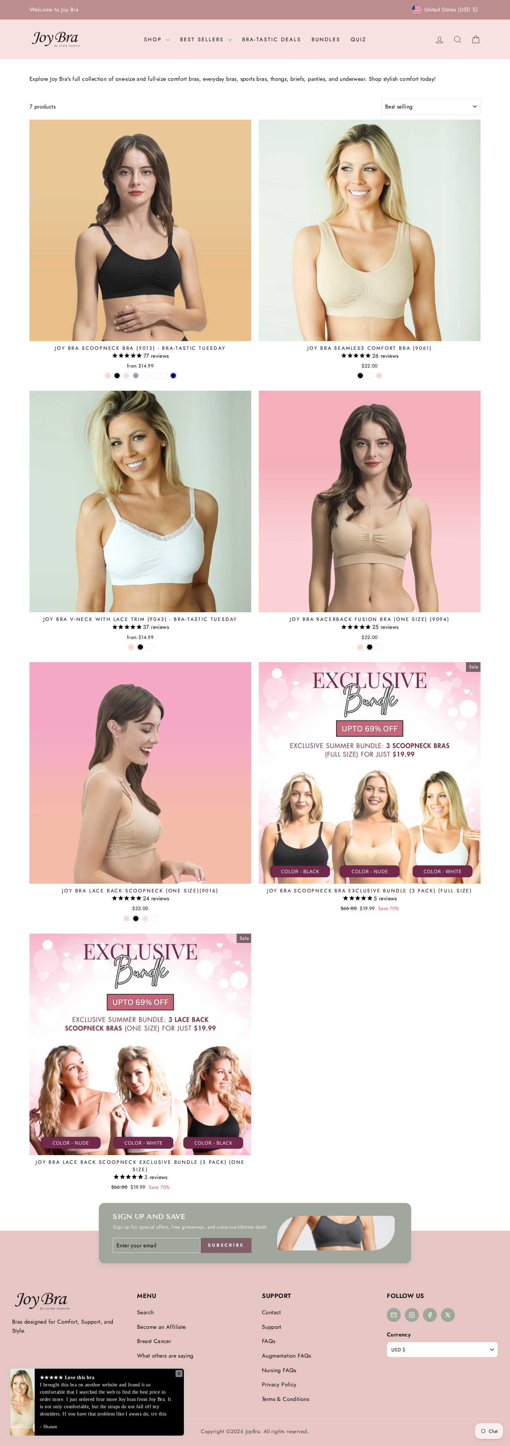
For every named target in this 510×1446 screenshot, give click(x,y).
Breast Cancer (154, 1341)
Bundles (326, 39)
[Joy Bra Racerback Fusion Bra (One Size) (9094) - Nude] (360, 647)
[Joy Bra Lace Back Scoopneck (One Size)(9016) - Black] (136, 918)
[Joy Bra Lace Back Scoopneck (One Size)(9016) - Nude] (126, 918)
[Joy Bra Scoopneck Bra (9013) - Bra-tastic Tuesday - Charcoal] (136, 375)
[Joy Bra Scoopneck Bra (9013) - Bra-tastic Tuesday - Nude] (107, 375)
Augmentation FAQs (286, 1356)
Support (271, 1327)
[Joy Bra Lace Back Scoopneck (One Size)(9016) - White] (154, 918)
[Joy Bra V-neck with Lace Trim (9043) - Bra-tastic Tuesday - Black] (140, 647)
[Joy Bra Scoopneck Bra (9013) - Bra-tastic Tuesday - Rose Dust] (154, 375)
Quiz (358, 39)
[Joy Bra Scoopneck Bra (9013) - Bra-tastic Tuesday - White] (164, 375)
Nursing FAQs (279, 1370)
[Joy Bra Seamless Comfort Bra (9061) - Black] (360, 375)
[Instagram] (412, 1315)
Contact (271, 1312)
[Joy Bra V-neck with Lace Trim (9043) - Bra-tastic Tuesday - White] (149, 647)
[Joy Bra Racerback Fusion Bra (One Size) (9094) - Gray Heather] (379, 647)
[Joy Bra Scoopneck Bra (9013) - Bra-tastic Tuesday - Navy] (173, 375)
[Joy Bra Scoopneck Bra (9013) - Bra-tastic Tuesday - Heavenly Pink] (126, 375)
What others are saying (165, 1356)
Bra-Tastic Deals (271, 39)
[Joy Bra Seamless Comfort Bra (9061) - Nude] (379, 375)
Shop (154, 39)
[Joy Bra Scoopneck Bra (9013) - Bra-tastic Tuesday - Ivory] (145, 375)
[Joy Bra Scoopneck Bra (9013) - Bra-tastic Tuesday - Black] (117, 375)
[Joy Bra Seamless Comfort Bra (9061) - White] (369, 375)
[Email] (394, 1315)
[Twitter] (448, 1315)
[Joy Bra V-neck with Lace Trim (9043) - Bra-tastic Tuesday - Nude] (131, 647)
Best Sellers (203, 39)
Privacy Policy (279, 1384)
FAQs (268, 1341)
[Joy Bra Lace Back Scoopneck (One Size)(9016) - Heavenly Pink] (145, 918)
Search (145, 1312)
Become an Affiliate (161, 1327)
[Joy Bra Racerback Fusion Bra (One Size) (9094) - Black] (369, 647)
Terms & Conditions (285, 1399)
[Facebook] (430, 1315)
